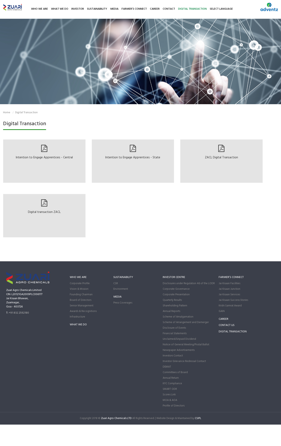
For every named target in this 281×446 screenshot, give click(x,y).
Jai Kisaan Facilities (229, 283)
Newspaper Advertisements (179, 350)
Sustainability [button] (97, 9)
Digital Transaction (192, 9)
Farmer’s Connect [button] (134, 9)
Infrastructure (77, 317)
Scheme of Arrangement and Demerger (186, 322)
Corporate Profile (80, 283)
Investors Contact (173, 356)
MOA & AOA (170, 400)
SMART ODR (170, 389)
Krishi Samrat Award (230, 306)
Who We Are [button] (39, 9)
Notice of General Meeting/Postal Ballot (186, 344)
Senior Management (81, 306)
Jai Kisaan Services (229, 294)
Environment (120, 289)
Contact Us (227, 325)
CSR (115, 283)
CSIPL (198, 418)
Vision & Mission (79, 289)
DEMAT (167, 367)
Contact (169, 9)
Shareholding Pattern (175, 306)
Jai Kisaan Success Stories (233, 300)
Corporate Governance (176, 289)
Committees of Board (175, 372)
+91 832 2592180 (19, 313)
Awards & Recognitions (83, 311)
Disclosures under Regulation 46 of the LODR (189, 283)
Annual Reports (171, 311)
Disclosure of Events (174, 328)
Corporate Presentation (176, 294)
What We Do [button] (59, 9)
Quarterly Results (172, 300)
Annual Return (171, 378)
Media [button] (114, 9)
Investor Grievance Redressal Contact (184, 361)
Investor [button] (77, 9)
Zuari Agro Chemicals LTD (116, 418)
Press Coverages (122, 303)
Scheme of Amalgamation (178, 317)
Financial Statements (175, 333)
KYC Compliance (172, 383)
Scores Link (169, 394)
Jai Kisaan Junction (229, 289)
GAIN (222, 311)
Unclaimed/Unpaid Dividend (179, 339)
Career (155, 9)
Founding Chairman (81, 294)
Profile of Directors (174, 406)
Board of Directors (80, 300)
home (6, 112)
